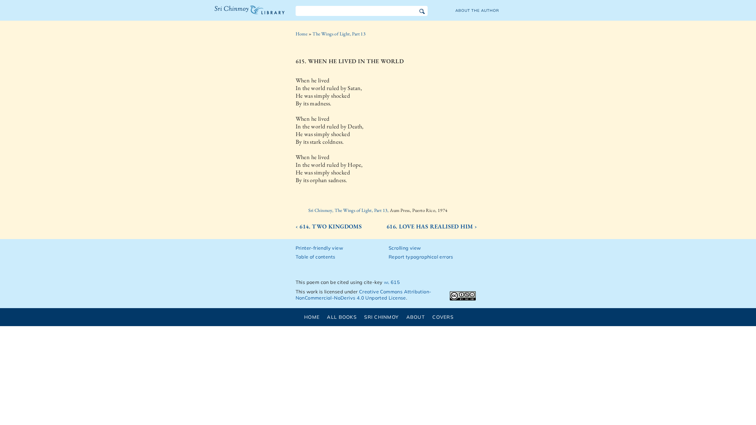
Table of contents (315, 257)
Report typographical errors (421, 257)
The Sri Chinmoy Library (237, 13)
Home (302, 34)
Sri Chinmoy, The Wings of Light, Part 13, (349, 210)
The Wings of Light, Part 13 (339, 34)
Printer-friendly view (319, 248)
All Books (342, 317)
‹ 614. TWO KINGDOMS (329, 226)
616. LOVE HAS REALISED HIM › (432, 226)
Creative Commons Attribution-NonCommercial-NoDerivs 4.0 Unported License (363, 295)
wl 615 (392, 282)
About (415, 317)
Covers (443, 317)
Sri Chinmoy (381, 317)
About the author (477, 10)
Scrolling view (405, 248)
